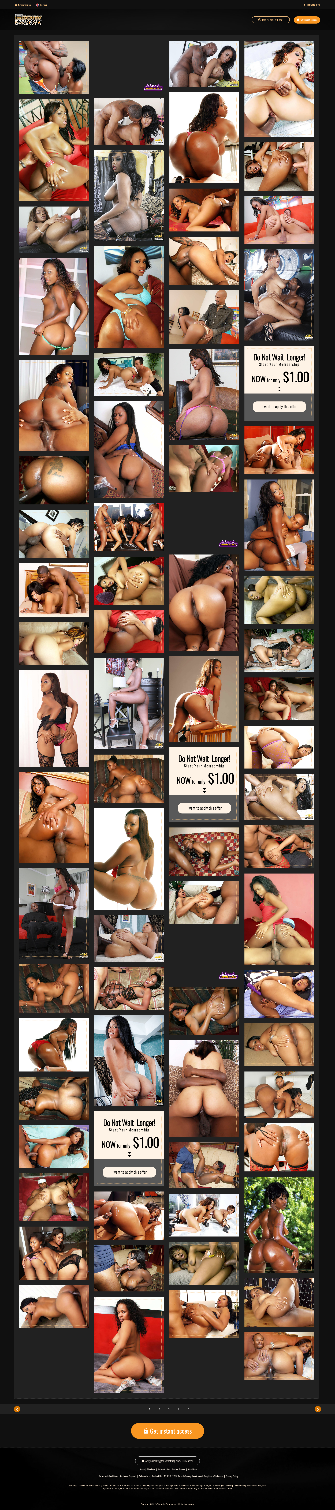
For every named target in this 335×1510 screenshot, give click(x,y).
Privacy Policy (232, 1476)
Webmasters (144, 1476)
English (43, 5)
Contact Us (157, 1476)
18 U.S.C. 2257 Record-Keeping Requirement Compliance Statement (193, 1476)
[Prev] (17, 1409)
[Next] (318, 1409)
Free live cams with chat (272, 19)
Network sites (24, 5)
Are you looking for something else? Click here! (169, 1461)
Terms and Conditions (108, 1476)
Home (142, 1469)
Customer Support (128, 1476)
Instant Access (178, 1469)
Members (151, 1469)
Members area (313, 4)
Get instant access (308, 19)
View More (192, 1469)
